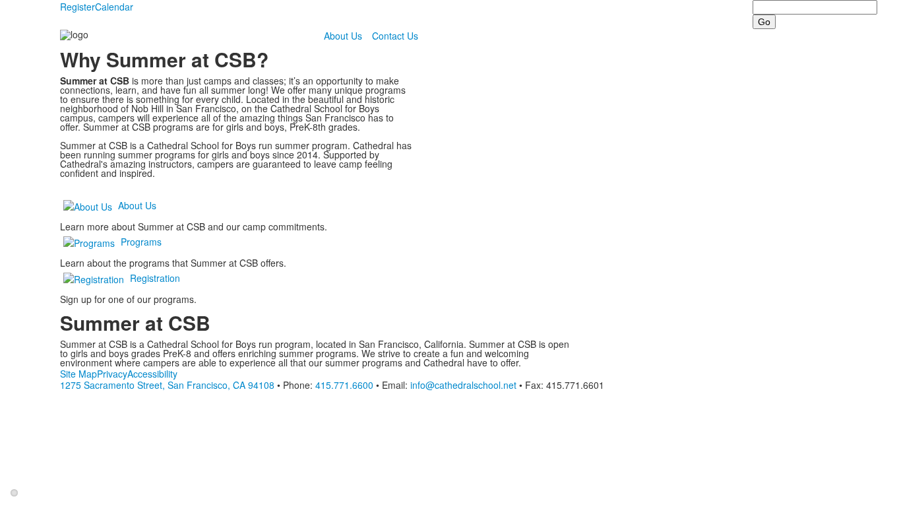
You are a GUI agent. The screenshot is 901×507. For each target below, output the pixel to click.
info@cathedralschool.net (463, 384)
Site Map (78, 373)
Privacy (112, 373)
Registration (155, 278)
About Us (343, 35)
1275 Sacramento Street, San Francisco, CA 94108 (167, 384)
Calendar (114, 6)
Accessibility (152, 373)
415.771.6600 (344, 384)
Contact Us (395, 35)
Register (77, 6)
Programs (141, 241)
